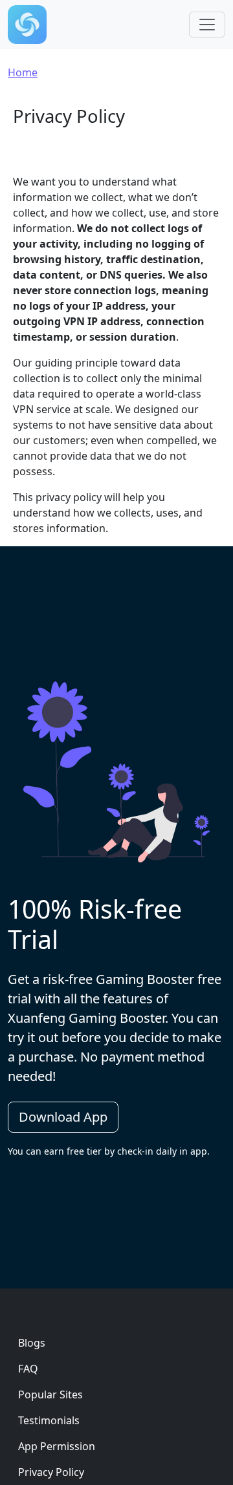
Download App (63, 1117)
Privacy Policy (51, 1472)
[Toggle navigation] (207, 24)
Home (23, 72)
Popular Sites (50, 1394)
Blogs (31, 1343)
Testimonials (49, 1420)
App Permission (56, 1446)
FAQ (28, 1369)
